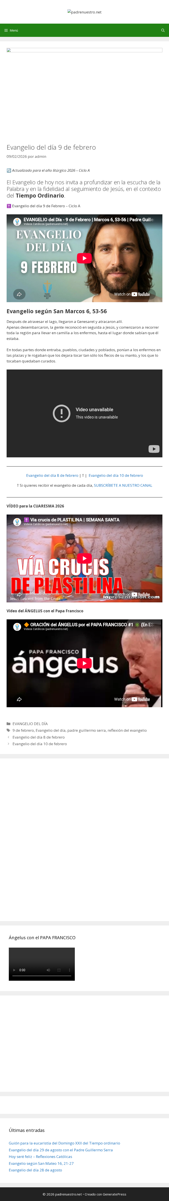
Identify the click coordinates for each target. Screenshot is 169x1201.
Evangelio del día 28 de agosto (35, 1170)
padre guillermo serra (86, 730)
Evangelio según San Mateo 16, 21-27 (41, 1163)
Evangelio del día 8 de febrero (52, 475)
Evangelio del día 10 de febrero (116, 475)
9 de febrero (23, 730)
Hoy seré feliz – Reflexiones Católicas (40, 1156)
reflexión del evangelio (127, 730)
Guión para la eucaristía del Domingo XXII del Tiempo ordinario (64, 1143)
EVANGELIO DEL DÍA (30, 723)
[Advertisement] (42, 845)
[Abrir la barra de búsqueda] (163, 30)
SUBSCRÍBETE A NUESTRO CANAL (123, 485)
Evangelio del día (51, 730)
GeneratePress (114, 1194)
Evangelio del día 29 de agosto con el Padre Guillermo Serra (61, 1149)
